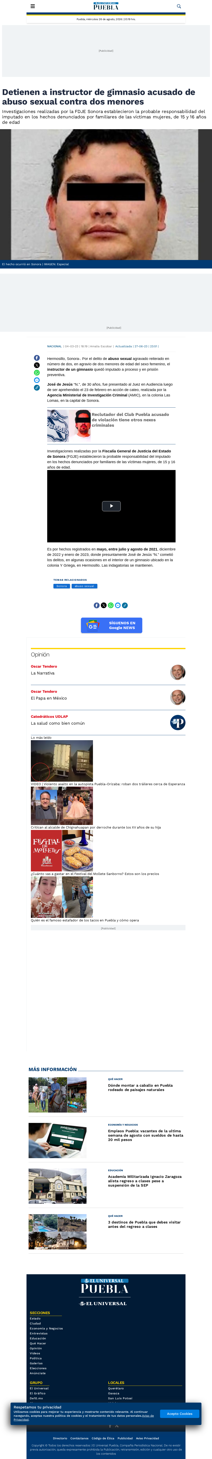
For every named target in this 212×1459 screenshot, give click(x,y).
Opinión (40, 654)
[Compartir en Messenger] (37, 380)
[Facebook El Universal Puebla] (111, 1425)
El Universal (39, 1388)
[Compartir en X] (37, 365)
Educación (38, 1338)
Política (36, 1358)
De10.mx (36, 1398)
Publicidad (125, 1438)
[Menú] (32, 6)
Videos (35, 1353)
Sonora (62, 586)
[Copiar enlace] (37, 388)
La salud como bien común (58, 723)
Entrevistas (39, 1333)
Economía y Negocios (46, 1328)
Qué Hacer (38, 1343)
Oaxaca (113, 1393)
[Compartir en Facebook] (37, 358)
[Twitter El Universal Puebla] (118, 1425)
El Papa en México (49, 698)
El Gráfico (38, 1393)
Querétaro (116, 1388)
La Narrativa (42, 673)
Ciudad (35, 1323)
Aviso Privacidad (147, 1438)
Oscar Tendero (44, 666)
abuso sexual (84, 586)
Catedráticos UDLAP (49, 716)
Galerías (36, 1363)
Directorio (60, 1438)
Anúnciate (38, 1373)
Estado (35, 1318)
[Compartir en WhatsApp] (37, 373)
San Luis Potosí (120, 1398)
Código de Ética (103, 1438)
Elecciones (38, 1368)
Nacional (54, 346)
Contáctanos (79, 1438)
